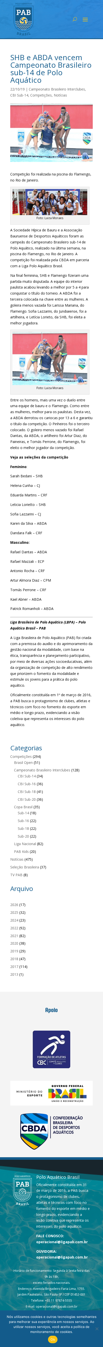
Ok (52, 1339)
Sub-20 (23, 836)
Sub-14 (23, 813)
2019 (14, 951)
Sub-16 (23, 820)
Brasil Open (23, 762)
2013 (14, 974)
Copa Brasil (23, 806)
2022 (14, 928)
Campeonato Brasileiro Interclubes (57, 89)
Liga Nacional (25, 843)
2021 (14, 935)
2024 (14, 920)
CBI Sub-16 (27, 783)
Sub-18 (23, 828)
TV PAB (16, 874)
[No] (96, 1328)
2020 (14, 943)
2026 (14, 904)
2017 (14, 966)
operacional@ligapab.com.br (62, 1241)
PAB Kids (21, 851)
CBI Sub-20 (27, 799)
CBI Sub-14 (19, 95)
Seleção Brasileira (24, 867)
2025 (14, 912)
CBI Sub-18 (27, 791)
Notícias (60, 95)
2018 (14, 958)
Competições (41, 95)
